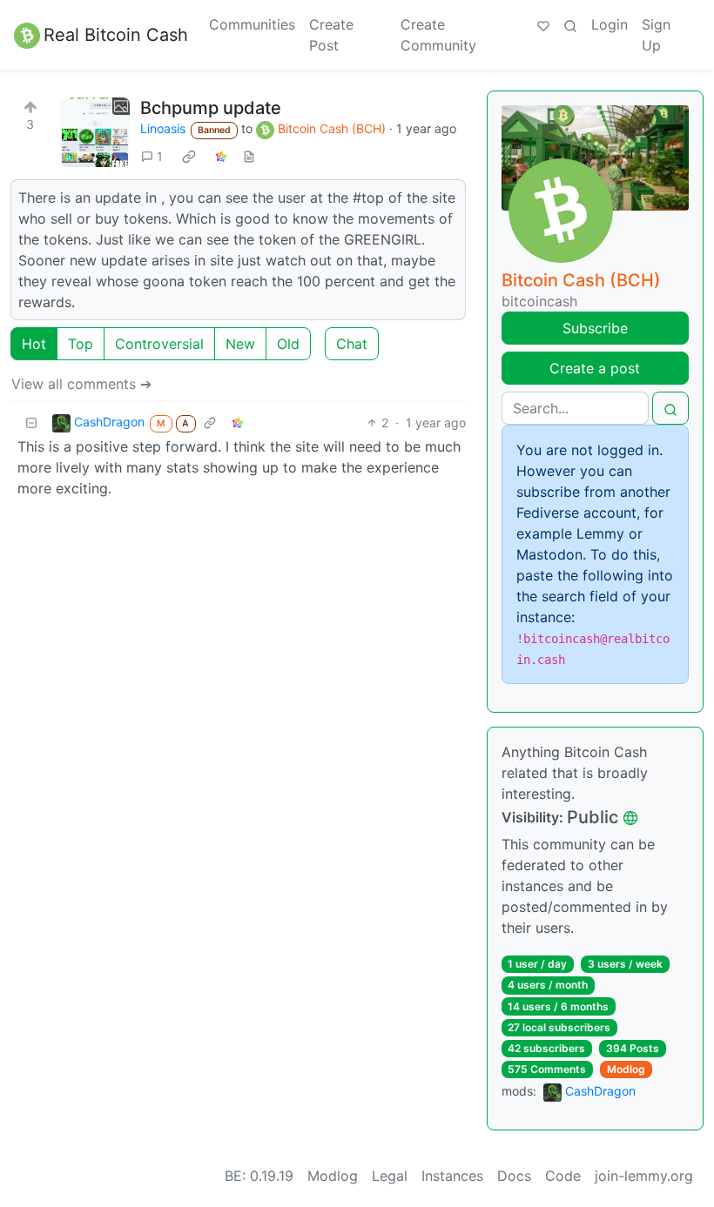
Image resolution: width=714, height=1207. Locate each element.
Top (80, 343)
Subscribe (595, 328)
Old (288, 343)
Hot (34, 343)
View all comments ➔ (81, 383)
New (240, 343)
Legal (390, 1175)
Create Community (438, 35)
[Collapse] (31, 422)
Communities (252, 24)
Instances (452, 1175)
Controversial (159, 343)
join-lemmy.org (644, 1175)
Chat (351, 343)
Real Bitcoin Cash (116, 34)
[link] (189, 155)
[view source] (249, 156)
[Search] (570, 24)
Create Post (331, 35)
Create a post (594, 368)
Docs (514, 1175)
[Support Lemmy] (543, 24)
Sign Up (656, 35)
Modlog (626, 1069)
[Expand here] (95, 132)
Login (609, 24)
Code (563, 1175)
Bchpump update (210, 107)
